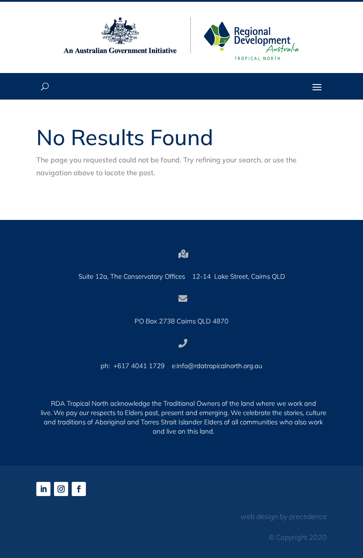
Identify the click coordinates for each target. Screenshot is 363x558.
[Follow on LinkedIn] (43, 489)
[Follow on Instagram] (61, 489)
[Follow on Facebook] (79, 489)
